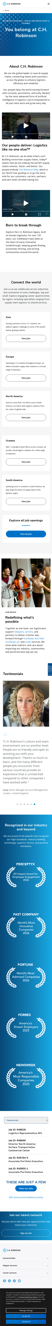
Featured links (9, 1258)
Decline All (26, 1321)
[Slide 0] (17, 804)
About (7, 10)
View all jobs (26, 534)
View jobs (26, 338)
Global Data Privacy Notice (28, 1297)
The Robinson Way (28, 169)
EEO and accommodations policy (26, 1197)
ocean (28, 641)
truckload (28, 638)
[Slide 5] (34, 804)
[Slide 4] (31, 804)
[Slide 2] (24, 804)
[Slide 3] (27, 804)
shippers (19, 631)
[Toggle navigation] (48, 4)
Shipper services (10, 1265)
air (18, 641)
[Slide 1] (21, 804)
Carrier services (10, 1273)
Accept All (26, 1316)
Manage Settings (26, 1310)
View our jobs (26, 1188)
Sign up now (26, 1233)
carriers (29, 631)
